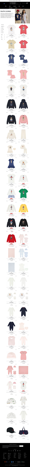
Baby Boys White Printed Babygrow (11, 318)
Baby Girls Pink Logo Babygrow (23, 347)
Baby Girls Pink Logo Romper (23, 362)
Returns (14, 456)
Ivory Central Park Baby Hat (11, 407)
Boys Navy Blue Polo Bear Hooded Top (23, 110)
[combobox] (18, 3)
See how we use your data (5, 447)
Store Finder (19, 455)
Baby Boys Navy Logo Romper (23, 318)
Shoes (8, 459)
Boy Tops (9, 458)
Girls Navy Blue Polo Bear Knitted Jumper (11, 126)
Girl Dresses (9, 457)
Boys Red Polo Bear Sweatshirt (11, 245)
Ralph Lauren (4, 458)
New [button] (6, 6)
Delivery (14, 455)
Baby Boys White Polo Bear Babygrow (23, 422)
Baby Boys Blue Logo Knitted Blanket (11, 274)
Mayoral (4, 457)
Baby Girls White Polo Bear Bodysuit (23, 392)
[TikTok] (19, 450)
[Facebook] (9, 450)
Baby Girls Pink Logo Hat (11, 362)
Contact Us (15, 454)
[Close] (29, 0)
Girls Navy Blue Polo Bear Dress (11, 170)
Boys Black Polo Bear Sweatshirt (23, 229)
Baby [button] (10, 6)
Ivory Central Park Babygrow (23, 407)
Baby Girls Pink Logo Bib (11, 347)
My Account (25, 454)
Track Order (25, 456)
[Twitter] (11, 450)
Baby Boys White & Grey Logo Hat (11, 422)
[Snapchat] (15, 450)
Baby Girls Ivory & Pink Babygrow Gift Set (23, 245)
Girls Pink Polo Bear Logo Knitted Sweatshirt (23, 126)
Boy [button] (23, 6)
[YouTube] (17, 450)
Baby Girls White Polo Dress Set (23, 274)
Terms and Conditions (19, 458)
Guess (3, 456)
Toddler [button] (14, 6)
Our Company (19, 454)
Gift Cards (15, 457)
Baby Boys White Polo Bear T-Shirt (23, 170)
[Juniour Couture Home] (13, 3)
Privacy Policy (19, 456)
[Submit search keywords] (20, 3)
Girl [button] (19, 6)
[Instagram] (13, 450)
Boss (3, 455)
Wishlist (24, 455)
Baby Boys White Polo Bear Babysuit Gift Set (23, 303)
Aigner (3, 454)
